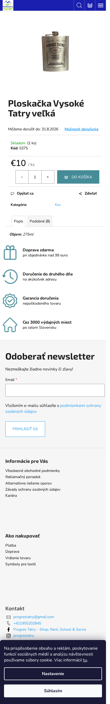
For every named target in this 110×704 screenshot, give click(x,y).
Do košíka (82, 177)
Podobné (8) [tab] (40, 221)
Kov (58, 204)
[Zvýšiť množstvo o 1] (47, 177)
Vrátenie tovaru (18, 558)
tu (85, 660)
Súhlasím (53, 691)
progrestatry (23, 635)
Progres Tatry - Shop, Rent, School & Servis (49, 629)
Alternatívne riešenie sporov (28, 483)
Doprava (12, 551)
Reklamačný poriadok (23, 476)
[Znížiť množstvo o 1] (22, 177)
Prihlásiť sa (25, 429)
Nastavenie (53, 674)
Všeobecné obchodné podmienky (32, 470)
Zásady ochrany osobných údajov (32, 489)
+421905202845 (27, 623)
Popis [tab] (18, 221)
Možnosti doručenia (82, 129)
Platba (10, 545)
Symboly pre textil (20, 564)
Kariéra (11, 495)
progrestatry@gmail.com (33, 616)
